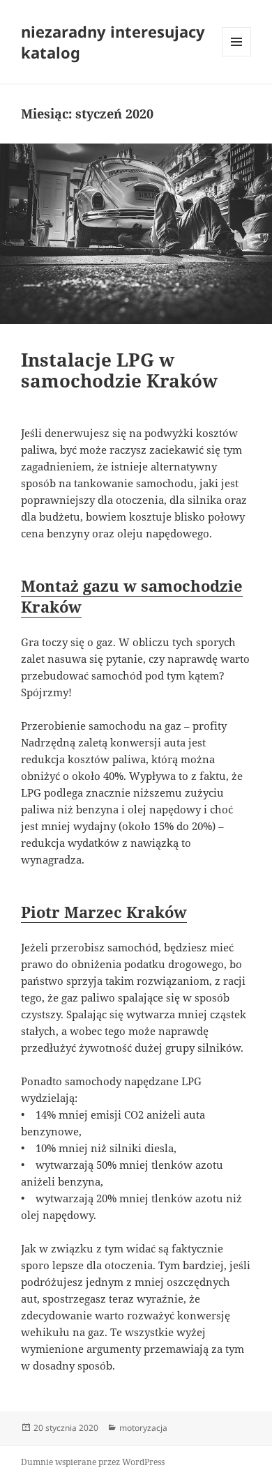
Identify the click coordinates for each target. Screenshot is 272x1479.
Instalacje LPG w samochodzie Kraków (119, 370)
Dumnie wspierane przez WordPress (93, 1462)
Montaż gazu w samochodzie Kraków (132, 596)
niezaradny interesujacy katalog (113, 42)
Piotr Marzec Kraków (104, 911)
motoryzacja (143, 1428)
